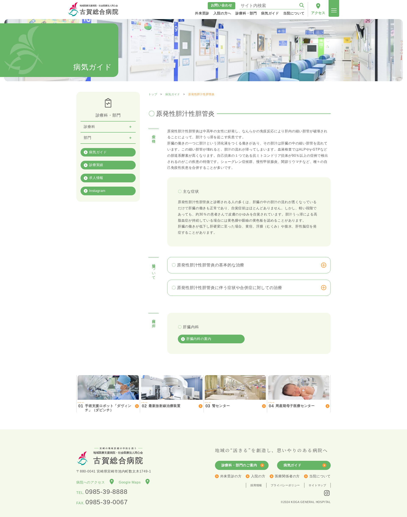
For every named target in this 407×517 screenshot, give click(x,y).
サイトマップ (317, 485)
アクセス (318, 13)
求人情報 (96, 178)
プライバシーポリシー (285, 485)
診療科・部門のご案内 (239, 465)
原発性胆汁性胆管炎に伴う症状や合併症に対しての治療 (229, 287)
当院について (320, 476)
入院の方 (258, 476)
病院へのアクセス (92, 482)
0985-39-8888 (106, 491)
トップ (152, 94)
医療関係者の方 (287, 476)
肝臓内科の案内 (198, 339)
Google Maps (131, 482)
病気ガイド (98, 152)
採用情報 (256, 485)
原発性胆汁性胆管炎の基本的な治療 (210, 265)
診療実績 (96, 165)
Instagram (97, 191)
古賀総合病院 (99, 9)
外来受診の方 (231, 476)
